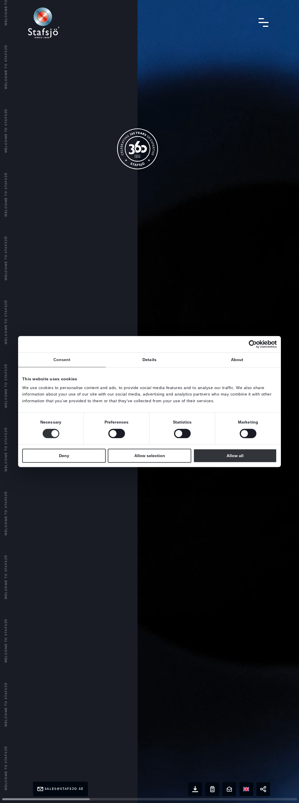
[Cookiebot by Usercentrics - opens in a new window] (251, 344)
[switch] (116, 433)
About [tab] (237, 359)
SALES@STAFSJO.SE (64, 789)
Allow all (235, 455)
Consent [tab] (62, 359)
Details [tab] (149, 359)
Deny (64, 455)
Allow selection (149, 455)
